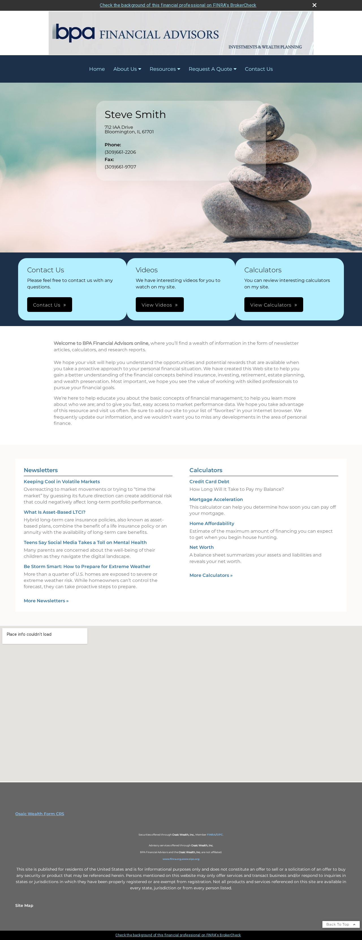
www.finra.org (172, 858)
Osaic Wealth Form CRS (39, 813)
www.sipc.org (190, 858)
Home (97, 69)
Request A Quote (210, 69)
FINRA (211, 834)
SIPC (219, 834)
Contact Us (259, 69)
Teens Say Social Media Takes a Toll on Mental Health (85, 542)
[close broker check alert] (314, 5)
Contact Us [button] (47, 305)
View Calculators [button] (271, 305)
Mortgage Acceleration (216, 499)
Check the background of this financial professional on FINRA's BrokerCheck (178, 5)
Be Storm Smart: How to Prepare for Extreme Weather (87, 566)
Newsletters (41, 470)
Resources (163, 69)
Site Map (24, 905)
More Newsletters (46, 600)
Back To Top (338, 924)
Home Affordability (211, 523)
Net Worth (201, 547)
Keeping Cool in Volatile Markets (62, 481)
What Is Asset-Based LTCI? (54, 512)
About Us (125, 69)
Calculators (205, 470)
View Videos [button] (157, 305)
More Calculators (211, 575)
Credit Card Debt (209, 481)
